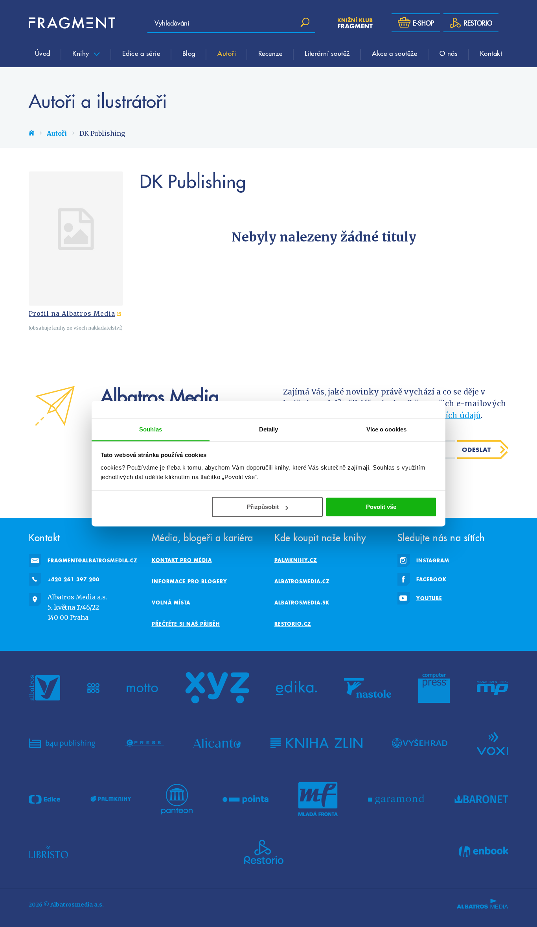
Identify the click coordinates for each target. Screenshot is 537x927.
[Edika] (296, 687)
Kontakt (491, 53)
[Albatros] (44, 687)
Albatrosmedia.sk (301, 602)
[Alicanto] (217, 742)
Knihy (81, 53)
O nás (449, 53)
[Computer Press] (434, 687)
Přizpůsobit (263, 506)
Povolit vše (381, 506)
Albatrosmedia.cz (301, 581)
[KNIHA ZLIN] (316, 742)
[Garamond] (396, 799)
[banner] (72, 23)
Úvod (42, 53)
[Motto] (142, 687)
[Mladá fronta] (318, 799)
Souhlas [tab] (150, 429)
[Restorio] (263, 852)
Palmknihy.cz (295, 560)
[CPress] (144, 742)
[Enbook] (483, 852)
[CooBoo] (93, 687)
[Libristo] (48, 852)
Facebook (431, 579)
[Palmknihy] (111, 799)
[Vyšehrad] (419, 742)
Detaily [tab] (268, 429)
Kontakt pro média (182, 560)
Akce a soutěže (394, 53)
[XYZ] (217, 687)
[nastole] (367, 687)
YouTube (429, 598)
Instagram (432, 560)
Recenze (270, 53)
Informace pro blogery (189, 581)
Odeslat (476, 449)
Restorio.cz (292, 623)
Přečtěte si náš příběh (186, 623)
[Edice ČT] (44, 799)
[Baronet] (481, 799)
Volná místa (171, 602)
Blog (188, 53)
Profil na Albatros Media (72, 313)
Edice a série (141, 53)
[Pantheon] (176, 799)
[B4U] (62, 742)
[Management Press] (492, 687)
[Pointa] (245, 799)
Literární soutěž (327, 53)
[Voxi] (492, 742)
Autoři (226, 53)
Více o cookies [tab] (386, 429)
